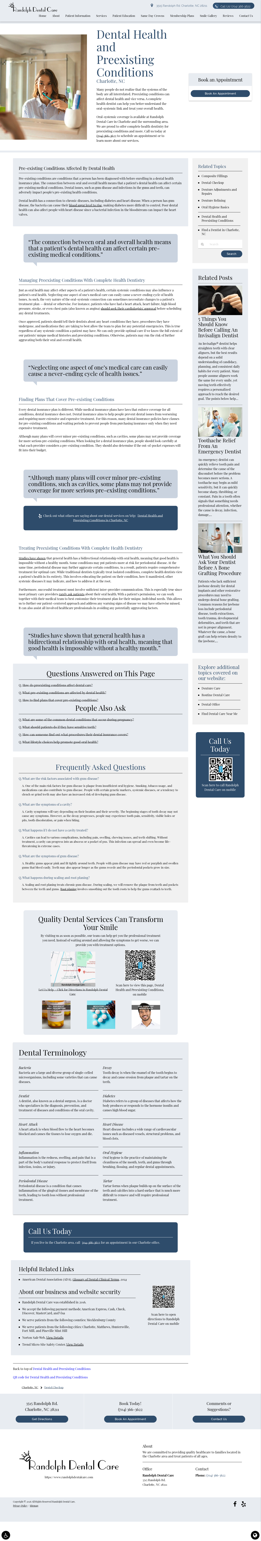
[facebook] (234, 1504)
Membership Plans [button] (182, 16)
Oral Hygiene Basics (215, 207)
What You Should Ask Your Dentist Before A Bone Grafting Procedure (219, 565)
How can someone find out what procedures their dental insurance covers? (75, 734)
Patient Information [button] (77, 16)
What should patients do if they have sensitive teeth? (59, 727)
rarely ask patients (71, 594)
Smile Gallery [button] (208, 16)
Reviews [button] (228, 16)
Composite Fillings (215, 176)
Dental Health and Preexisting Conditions (62, 1369)
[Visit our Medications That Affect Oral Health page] (101, 1028)
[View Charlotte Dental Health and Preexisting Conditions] (43, 138)
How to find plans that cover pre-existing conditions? (60, 700)
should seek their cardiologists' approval (128, 308)
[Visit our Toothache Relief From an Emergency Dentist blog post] (220, 436)
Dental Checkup (213, 183)
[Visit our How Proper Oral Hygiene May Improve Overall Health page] (146, 1028)
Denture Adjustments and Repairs (219, 191)
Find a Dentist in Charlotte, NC (220, 232)
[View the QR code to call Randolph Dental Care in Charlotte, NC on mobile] (220, 780)
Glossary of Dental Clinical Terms (96, 1279)
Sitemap (34, 1505)
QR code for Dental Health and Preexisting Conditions (50, 1377)
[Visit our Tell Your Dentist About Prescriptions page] (56, 1028)
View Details (54, 1338)
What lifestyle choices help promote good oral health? (60, 742)
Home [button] (42, 16)
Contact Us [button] (246, 16)
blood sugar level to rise (85, 205)
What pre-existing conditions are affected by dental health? (64, 692)
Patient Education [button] (124, 16)
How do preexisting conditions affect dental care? (58, 685)
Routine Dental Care (216, 695)
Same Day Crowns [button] (152, 16)
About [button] (56, 16)
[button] (6, 1535)
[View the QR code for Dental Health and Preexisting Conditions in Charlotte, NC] (140, 980)
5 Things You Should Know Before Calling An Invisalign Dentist (218, 327)
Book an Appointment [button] (220, 93)
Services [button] (101, 16)
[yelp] (243, 1504)
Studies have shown (32, 558)
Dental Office (211, 704)
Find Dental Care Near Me (219, 714)
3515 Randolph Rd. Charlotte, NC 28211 (181, 5)
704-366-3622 (91, 1242)
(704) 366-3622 (106, 136)
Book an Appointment (130, 1419)
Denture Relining (213, 200)
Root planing (68, 889)
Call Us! (235, 6)
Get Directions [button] (42, 1419)
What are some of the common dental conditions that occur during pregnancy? (78, 719)
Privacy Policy (20, 1505)
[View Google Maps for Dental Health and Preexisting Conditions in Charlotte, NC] (73, 985)
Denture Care (211, 688)
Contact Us (219, 1419)
